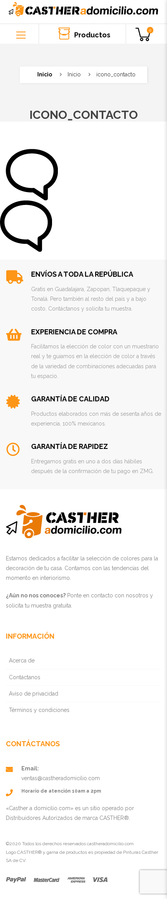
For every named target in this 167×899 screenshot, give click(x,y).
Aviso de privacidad (33, 694)
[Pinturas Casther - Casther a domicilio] (84, 5)
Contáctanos (24, 677)
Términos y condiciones (39, 710)
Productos (91, 34)
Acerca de (22, 660)
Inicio (44, 74)
